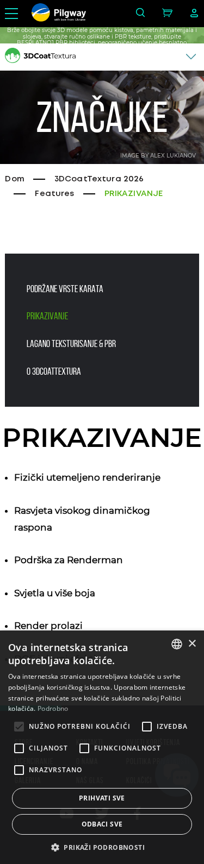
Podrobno (53, 708)
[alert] (102, 747)
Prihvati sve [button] (102, 798)
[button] (102, 847)
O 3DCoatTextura (54, 371)
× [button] (192, 644)
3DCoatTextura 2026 (99, 179)
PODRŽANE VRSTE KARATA (65, 288)
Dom (14, 179)
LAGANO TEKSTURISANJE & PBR (71, 343)
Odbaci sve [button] (102, 824)
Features (54, 194)
